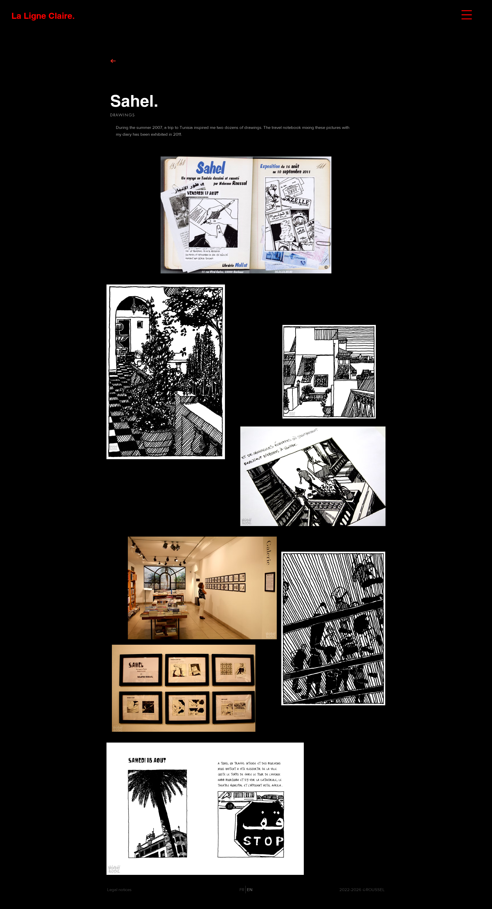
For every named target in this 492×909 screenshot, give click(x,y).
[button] (467, 14)
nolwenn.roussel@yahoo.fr (288, 889)
